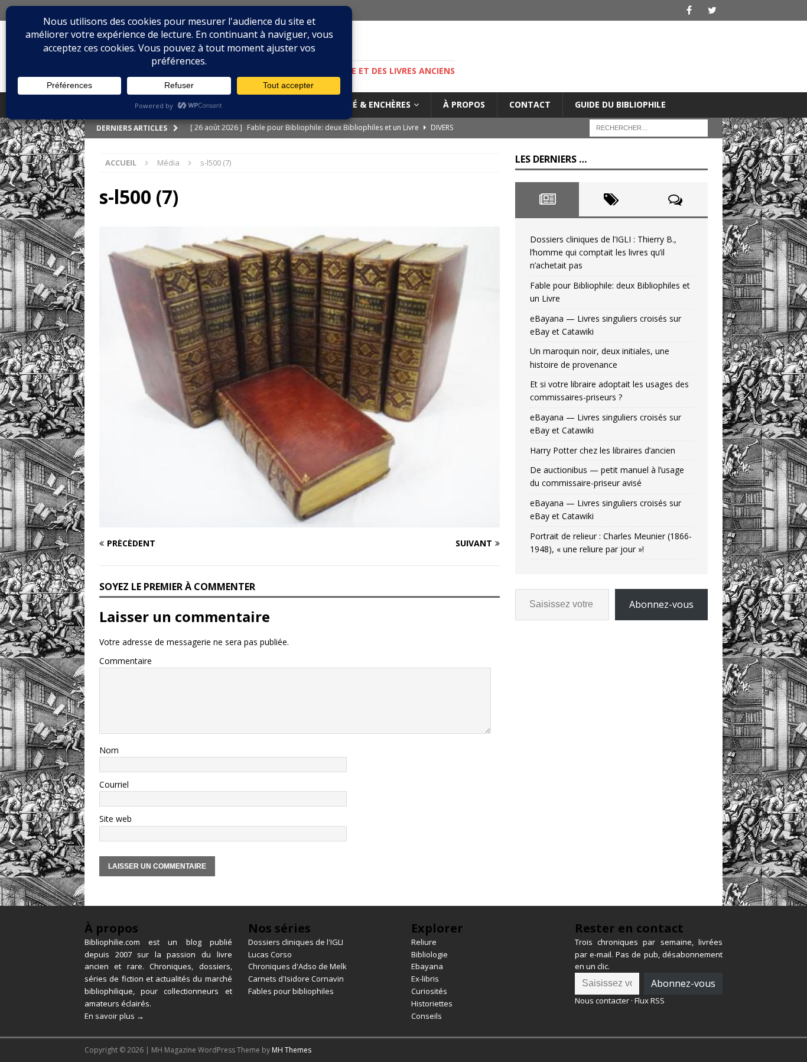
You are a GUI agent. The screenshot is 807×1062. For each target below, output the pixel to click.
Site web (115, 818)
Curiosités (429, 991)
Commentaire (125, 660)
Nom (109, 750)
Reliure (424, 942)
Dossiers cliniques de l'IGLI (295, 942)
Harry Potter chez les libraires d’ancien (602, 450)
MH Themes (291, 1050)
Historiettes (432, 1003)
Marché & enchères (367, 104)
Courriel (114, 784)
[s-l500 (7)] (299, 520)
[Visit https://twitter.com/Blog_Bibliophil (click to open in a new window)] (712, 10)
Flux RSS (649, 1000)
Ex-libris (425, 978)
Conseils (426, 1016)
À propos (464, 104)
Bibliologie (429, 954)
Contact (530, 104)
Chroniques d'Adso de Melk (297, 966)
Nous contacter (602, 1000)
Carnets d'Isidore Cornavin (296, 978)
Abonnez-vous (661, 604)
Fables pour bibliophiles (291, 991)
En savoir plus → (114, 1016)
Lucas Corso (270, 954)
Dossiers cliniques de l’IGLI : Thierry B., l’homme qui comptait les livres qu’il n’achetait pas (603, 252)
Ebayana (427, 966)
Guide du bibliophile (620, 104)
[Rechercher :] (649, 126)
